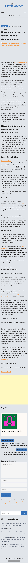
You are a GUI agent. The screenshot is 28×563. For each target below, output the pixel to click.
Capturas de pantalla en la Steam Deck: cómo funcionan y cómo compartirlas (15, 453)
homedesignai (5, 537)
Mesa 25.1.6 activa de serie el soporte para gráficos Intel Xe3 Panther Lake (13, 539)
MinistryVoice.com (16, 560)
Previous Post (9, 440)
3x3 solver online (6, 532)
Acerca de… (11, 529)
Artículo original (6, 372)
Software (8, 408)
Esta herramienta (6, 161)
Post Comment (6, 495)
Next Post (20, 450)
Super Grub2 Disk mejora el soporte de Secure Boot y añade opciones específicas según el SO (14, 445)
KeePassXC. (4, 359)
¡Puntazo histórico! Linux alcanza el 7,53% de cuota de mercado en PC (13, 546)
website (3, 529)
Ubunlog (4, 26)
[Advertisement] (14, 389)
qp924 (3, 544)
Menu (3, 12)
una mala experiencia (20, 62)
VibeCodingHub (6, 523)
